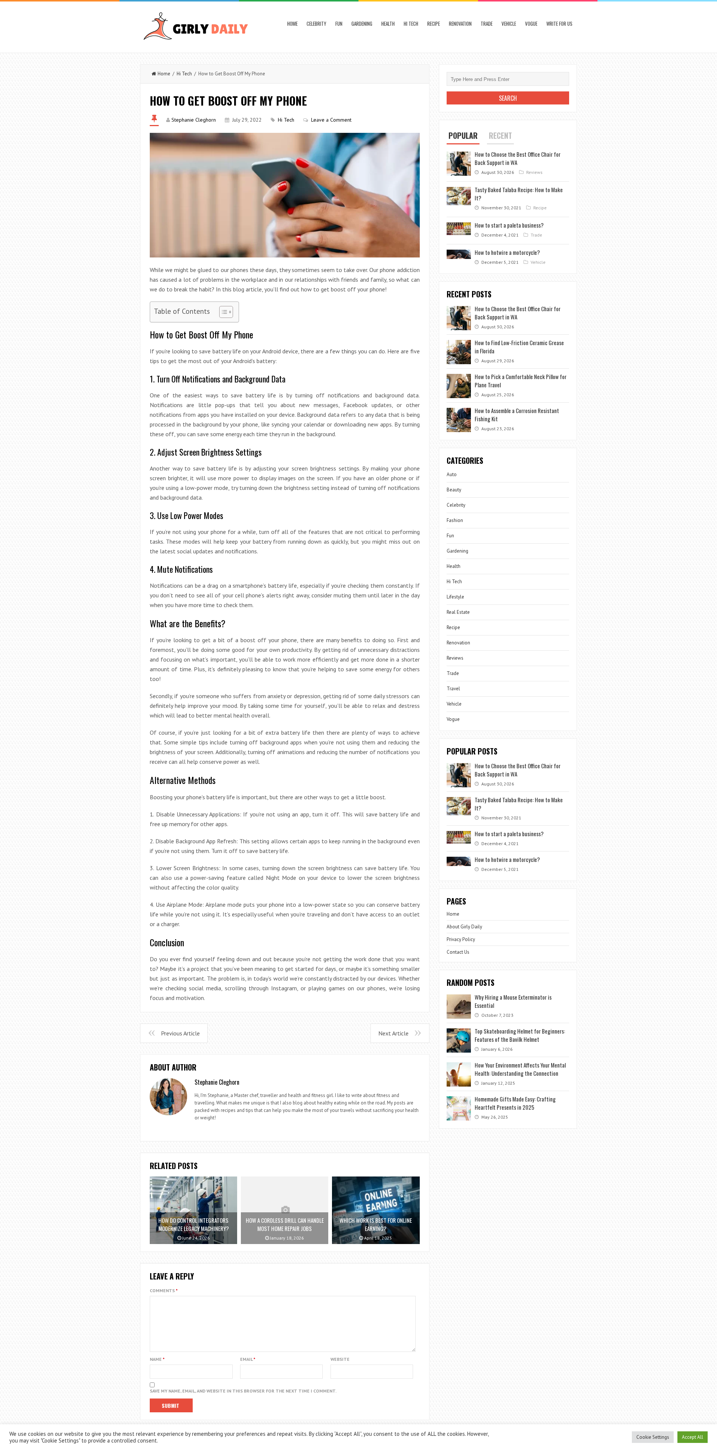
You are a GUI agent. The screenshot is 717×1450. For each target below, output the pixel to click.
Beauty (454, 490)
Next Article (393, 1033)
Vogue (531, 23)
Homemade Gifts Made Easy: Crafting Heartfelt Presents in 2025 (515, 1103)
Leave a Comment (331, 119)
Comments (164, 1290)
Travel (453, 688)
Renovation (460, 23)
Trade (487, 23)
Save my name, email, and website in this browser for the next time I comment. (243, 1391)
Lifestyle (455, 597)
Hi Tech (411, 23)
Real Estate (458, 612)
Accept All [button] (692, 1437)
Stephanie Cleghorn (193, 119)
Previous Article (180, 1033)
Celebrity (316, 23)
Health (388, 23)
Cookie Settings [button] (652, 1437)
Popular (463, 135)
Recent (500, 135)
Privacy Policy (461, 939)
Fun (338, 23)
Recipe (433, 23)
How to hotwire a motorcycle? (507, 252)
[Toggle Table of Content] (222, 312)
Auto (452, 474)
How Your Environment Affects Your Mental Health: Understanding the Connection (520, 1069)
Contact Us (458, 952)
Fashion (455, 520)
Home (292, 23)
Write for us (559, 23)
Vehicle (509, 23)
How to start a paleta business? (509, 225)
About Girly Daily (464, 927)
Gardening (361, 23)
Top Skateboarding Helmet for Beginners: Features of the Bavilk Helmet (520, 1035)
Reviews (534, 172)
